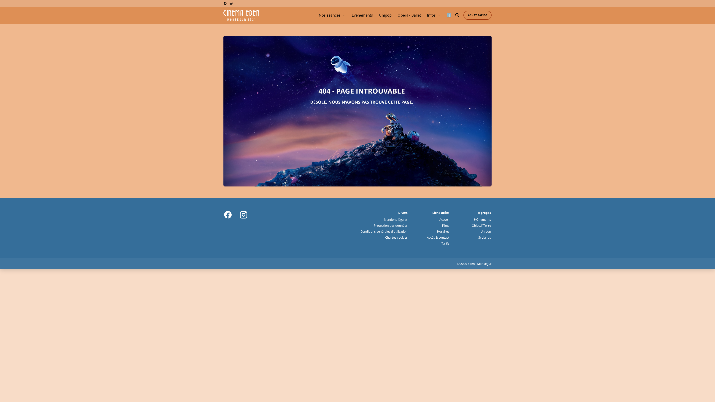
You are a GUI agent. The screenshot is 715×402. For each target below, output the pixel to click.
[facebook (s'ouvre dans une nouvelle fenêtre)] (225, 3)
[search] (457, 15)
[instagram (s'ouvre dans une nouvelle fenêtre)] (231, 3)
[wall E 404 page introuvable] (357, 111)
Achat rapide (477, 15)
